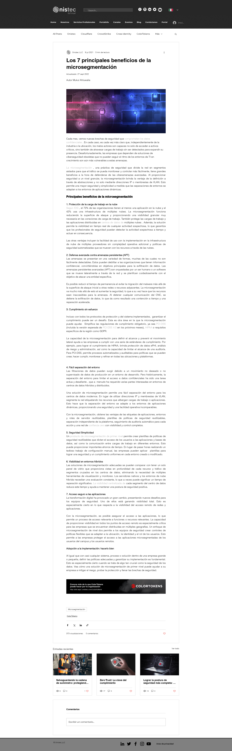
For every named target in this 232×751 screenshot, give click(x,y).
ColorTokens (143, 34)
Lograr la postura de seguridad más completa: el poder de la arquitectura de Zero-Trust (159, 681)
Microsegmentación (76, 609)
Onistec (71, 34)
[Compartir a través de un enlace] (87, 625)
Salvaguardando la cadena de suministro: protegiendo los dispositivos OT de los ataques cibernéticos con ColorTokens (72, 681)
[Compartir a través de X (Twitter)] (74, 625)
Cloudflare (86, 34)
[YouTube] (148, 743)
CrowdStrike (104, 34)
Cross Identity (123, 34)
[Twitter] (129, 743)
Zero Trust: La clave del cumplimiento (113, 681)
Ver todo (175, 648)
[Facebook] (135, 743)
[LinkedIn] (122, 743)
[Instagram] (142, 743)
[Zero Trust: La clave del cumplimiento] (116, 664)
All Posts (57, 34)
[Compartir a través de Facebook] (67, 625)
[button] (175, 34)
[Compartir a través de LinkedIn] (80, 625)
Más (157, 34)
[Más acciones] (164, 52)
